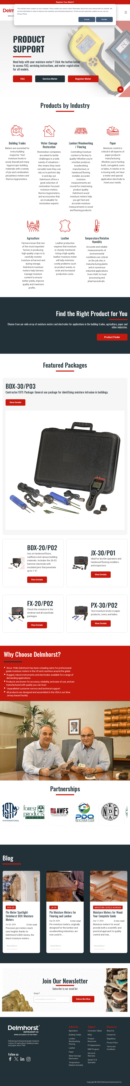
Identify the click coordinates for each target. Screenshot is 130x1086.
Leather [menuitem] (72, 1048)
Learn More (17, 197)
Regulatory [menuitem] (111, 1039)
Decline (104, 19)
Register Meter (83, 78)
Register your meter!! (65, 2)
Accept (86, 19)
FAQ (22, 78)
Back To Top (120, 1080)
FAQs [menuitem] (90, 1035)
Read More (12, 946)
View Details (15, 402)
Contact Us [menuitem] (111, 1035)
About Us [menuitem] (110, 1031)
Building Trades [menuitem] (75, 1035)
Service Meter (50, 78)
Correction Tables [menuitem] (95, 1031)
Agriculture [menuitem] (73, 1031)
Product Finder (112, 337)
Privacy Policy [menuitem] (112, 1043)
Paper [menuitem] (71, 1052)
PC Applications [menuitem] (94, 1045)
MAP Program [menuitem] (93, 1049)
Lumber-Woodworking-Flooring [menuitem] (74, 1041)
